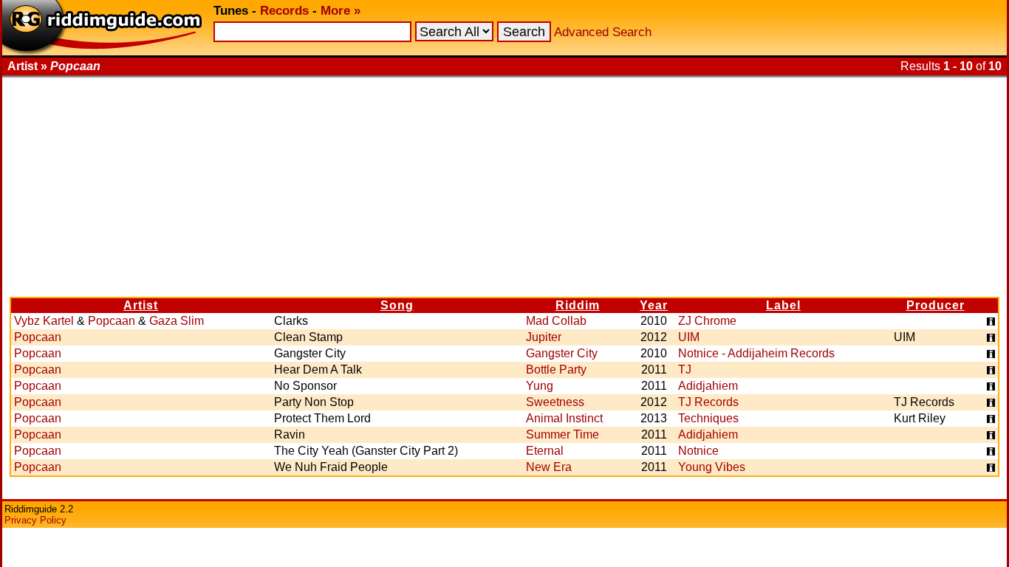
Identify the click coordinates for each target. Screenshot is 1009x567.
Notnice (698, 450)
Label (783, 305)
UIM (689, 337)
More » (340, 11)
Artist (140, 305)
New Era (549, 467)
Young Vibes (711, 467)
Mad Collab (556, 321)
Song (397, 305)
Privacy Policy (35, 520)
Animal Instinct (564, 418)
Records (284, 11)
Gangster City (562, 353)
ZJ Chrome (707, 321)
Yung (539, 385)
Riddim (577, 305)
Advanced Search (602, 32)
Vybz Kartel (44, 321)
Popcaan (111, 321)
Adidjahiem (708, 385)
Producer (935, 305)
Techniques (708, 418)
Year (654, 305)
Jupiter (543, 337)
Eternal (545, 450)
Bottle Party (556, 369)
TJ (684, 369)
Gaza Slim (176, 321)
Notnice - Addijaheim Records (756, 353)
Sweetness (555, 402)
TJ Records (708, 402)
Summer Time (562, 434)
